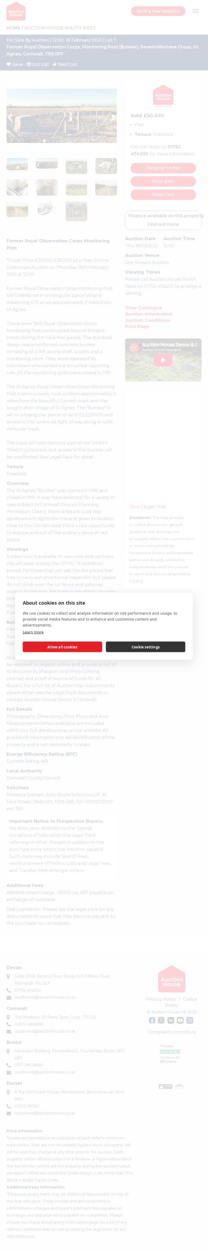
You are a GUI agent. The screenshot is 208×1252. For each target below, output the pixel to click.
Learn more (33, 632)
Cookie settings (146, 646)
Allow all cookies (62, 646)
